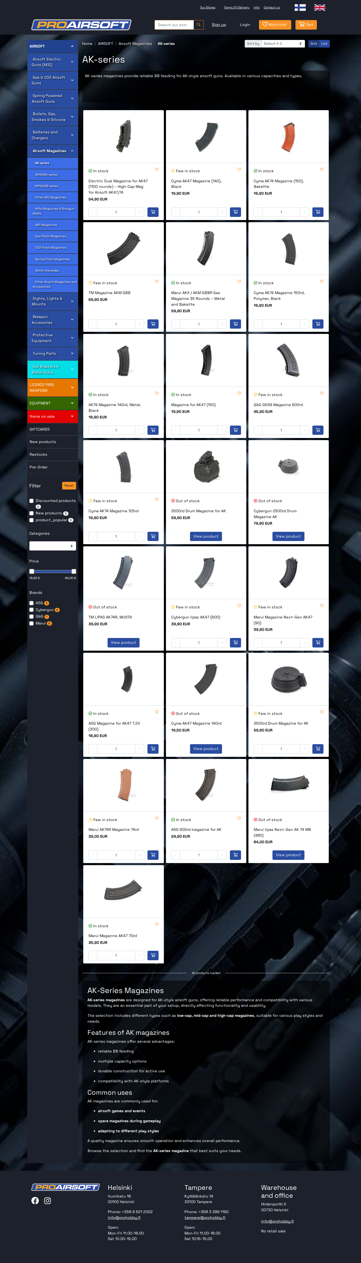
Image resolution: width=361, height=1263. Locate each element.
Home (87, 43)
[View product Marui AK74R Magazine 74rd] (123, 785)
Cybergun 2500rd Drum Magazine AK (275, 514)
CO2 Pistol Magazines (50, 247)
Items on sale (42, 416)
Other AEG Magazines (49, 197)
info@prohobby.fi (124, 1217)
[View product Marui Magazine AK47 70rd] (123, 891)
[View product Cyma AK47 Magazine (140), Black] (206, 136)
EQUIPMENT (40, 403)
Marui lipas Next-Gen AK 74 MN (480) (282, 832)
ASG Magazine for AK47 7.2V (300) (114, 726)
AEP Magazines (45, 225)
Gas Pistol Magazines (49, 236)
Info (257, 7)
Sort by (253, 43)
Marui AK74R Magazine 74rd (114, 829)
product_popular (54, 520)
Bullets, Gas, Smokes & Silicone (49, 116)
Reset (69, 485)
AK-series (41, 163)
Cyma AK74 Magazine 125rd (113, 511)
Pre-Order (39, 467)
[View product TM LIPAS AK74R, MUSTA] (123, 573)
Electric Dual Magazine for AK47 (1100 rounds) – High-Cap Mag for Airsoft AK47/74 (118, 187)
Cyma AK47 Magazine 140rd (196, 723)
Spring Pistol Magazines (51, 259)
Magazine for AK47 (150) (193, 404)
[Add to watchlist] (157, 169)
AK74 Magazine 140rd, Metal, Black (115, 407)
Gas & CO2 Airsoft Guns (48, 80)
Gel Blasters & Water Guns (45, 369)
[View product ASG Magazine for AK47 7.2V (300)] (123, 679)
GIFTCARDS (40, 429)
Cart (309, 24)
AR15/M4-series (45, 174)
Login (245, 24)
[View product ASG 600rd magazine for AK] (206, 785)
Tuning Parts (44, 353)
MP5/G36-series (45, 186)
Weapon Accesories (42, 319)
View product (206, 536)
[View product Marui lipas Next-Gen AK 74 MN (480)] (288, 785)
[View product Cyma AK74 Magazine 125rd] (123, 466)
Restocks (38, 454)
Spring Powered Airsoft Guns (47, 98)
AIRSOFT (37, 46)
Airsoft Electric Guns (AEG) (46, 62)
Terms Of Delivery (236, 7)
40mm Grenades (46, 270)
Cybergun (47, 609)
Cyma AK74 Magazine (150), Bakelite (279, 184)
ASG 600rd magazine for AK (196, 829)
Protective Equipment (42, 338)
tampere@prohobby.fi (204, 1217)
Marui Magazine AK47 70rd (113, 935)
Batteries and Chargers (45, 135)
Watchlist (277, 24)
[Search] (198, 25)
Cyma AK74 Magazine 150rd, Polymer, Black (279, 295)
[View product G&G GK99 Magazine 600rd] (288, 360)
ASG (41, 602)
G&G (41, 616)
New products (43, 441)
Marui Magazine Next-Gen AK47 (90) (283, 620)
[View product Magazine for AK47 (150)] (206, 360)
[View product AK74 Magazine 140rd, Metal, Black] (123, 360)
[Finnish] (300, 7)
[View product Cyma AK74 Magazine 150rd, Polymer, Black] (288, 248)
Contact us (272, 7)
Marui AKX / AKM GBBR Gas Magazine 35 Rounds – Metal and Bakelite (198, 298)
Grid (314, 43)
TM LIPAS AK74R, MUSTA (110, 617)
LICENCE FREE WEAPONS (42, 387)
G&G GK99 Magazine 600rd (278, 404)
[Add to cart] (153, 212)
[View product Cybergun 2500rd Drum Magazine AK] (288, 466)
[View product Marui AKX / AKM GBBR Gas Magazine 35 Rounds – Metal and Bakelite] (206, 248)
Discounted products (56, 503)
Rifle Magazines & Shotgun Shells (53, 211)
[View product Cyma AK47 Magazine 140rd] (206, 679)
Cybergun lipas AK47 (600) (195, 617)
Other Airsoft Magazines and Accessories (55, 284)
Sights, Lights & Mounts (47, 301)
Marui (43, 623)
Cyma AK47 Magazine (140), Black (196, 184)
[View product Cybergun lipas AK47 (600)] (206, 573)
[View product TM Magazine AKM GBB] (123, 248)
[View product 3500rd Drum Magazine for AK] (206, 466)
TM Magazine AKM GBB (110, 292)
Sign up (219, 24)
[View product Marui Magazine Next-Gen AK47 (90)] (288, 573)
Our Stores (207, 7)
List (324, 43)
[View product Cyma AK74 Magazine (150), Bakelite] (288, 136)
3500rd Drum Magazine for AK (198, 511)
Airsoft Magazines (49, 150)
